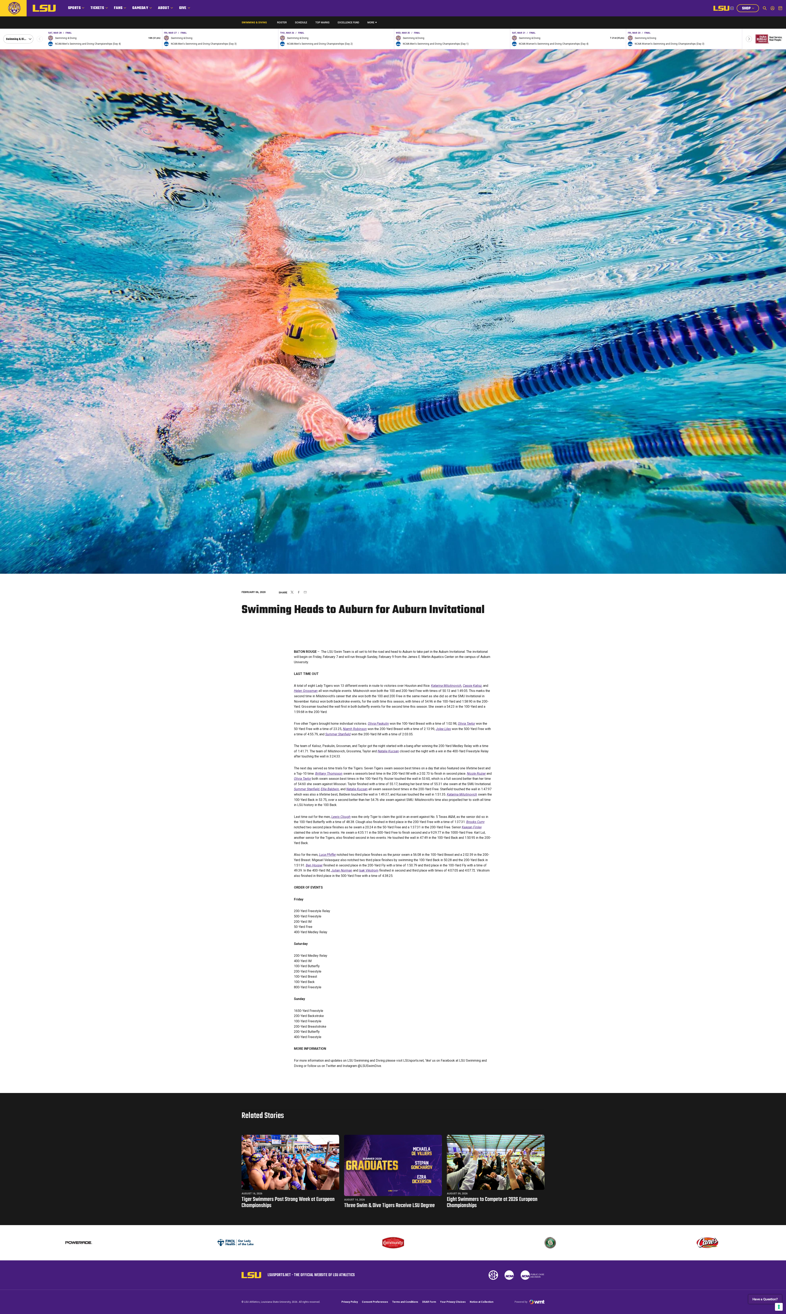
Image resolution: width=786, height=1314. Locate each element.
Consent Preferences (375, 1301)
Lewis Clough (341, 817)
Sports (74, 8)
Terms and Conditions (405, 1301)
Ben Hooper (314, 865)
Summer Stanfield (338, 734)
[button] (749, 39)
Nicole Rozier (476, 773)
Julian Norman (341, 870)
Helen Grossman (306, 691)
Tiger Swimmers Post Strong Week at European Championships (288, 1202)
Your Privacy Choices (453, 1301)
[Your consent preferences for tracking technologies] (779, 1307)
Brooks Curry (475, 822)
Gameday (140, 8)
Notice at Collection (481, 1301)
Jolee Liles (443, 729)
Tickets (97, 8)
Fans (118, 8)
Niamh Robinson (355, 729)
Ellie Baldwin (330, 789)
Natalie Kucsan (388, 751)
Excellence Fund (348, 23)
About (163, 8)
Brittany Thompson (328, 773)
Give (182, 8)
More (370, 22)
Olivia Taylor (466, 724)
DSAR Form (429, 1301)
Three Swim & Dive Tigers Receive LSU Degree (389, 1205)
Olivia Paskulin (378, 724)
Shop (750, 9)
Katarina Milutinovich (446, 686)
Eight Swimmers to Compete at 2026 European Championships (492, 1202)
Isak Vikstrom (368, 870)
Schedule (301, 22)
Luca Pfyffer (327, 855)
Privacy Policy (349, 1301)
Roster (282, 22)
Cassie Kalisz (472, 686)
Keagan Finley (472, 827)
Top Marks (322, 22)
